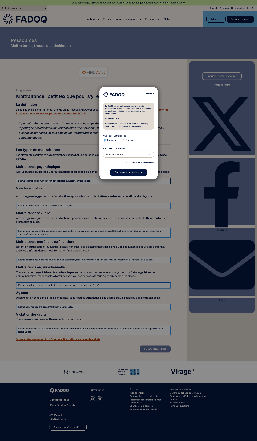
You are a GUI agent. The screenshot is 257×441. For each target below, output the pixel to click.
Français (111, 140)
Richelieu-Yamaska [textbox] (114, 154)
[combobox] (128, 155)
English (129, 140)
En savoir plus (111, 118)
